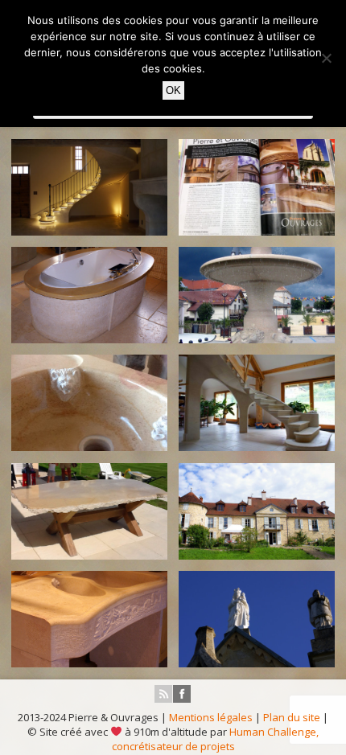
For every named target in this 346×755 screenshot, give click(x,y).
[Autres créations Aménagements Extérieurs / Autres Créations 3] (257, 511)
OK (173, 90)
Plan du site (291, 717)
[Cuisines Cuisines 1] (89, 619)
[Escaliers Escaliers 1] (257, 402)
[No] (326, 58)
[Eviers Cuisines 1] (89, 402)
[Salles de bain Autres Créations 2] (89, 295)
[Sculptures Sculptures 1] (257, 619)
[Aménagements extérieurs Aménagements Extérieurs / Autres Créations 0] (89, 511)
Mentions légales (211, 717)
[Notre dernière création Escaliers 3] (89, 187)
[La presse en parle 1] (257, 187)
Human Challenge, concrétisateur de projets (215, 738)
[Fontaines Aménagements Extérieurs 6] (257, 295)
